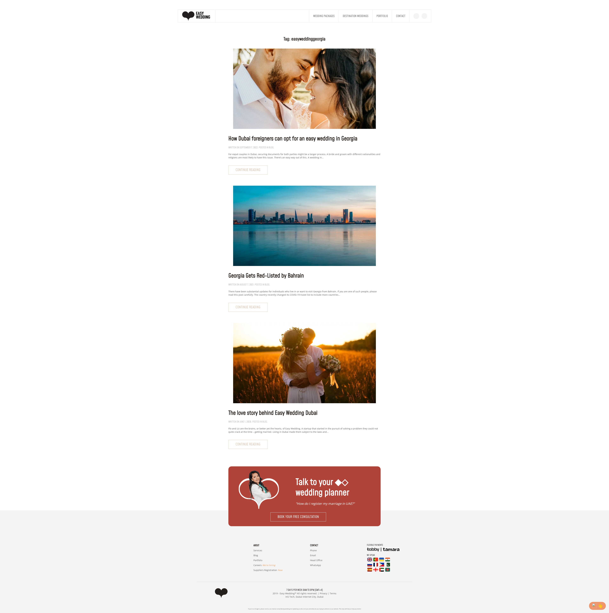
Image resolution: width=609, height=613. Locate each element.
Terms (333, 593)
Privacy (323, 593)
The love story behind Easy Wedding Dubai (273, 413)
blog (271, 147)
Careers (264, 565)
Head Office (316, 560)
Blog (255, 555)
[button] (304, 516)
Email (313, 555)
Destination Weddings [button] (355, 16)
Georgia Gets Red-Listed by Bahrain (266, 276)
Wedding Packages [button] (324, 16)
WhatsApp (315, 565)
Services (257, 550)
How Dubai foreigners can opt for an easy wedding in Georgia (292, 139)
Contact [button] (400, 16)
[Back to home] (197, 16)
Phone (313, 550)
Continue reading (248, 170)
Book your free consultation (298, 516)
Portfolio (382, 16)
